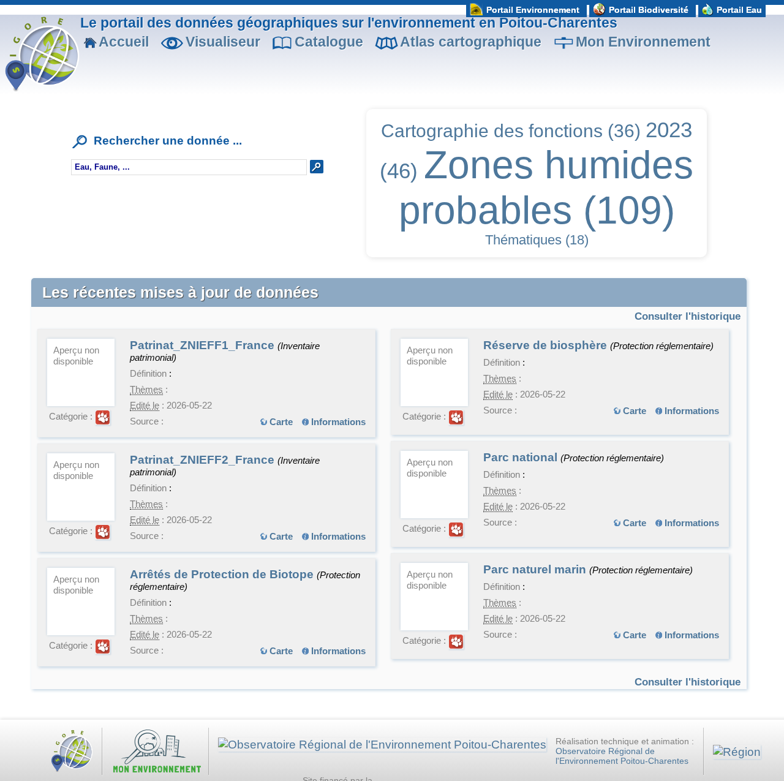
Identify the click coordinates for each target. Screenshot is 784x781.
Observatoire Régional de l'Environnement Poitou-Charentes (622, 756)
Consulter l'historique (688, 316)
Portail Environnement (532, 10)
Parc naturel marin (536, 569)
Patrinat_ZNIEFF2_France (203, 459)
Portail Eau (739, 10)
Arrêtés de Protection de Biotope (223, 574)
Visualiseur (223, 42)
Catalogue (329, 42)
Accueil (124, 42)
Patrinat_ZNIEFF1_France (203, 345)
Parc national (521, 457)
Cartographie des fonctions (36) (511, 131)
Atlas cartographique (470, 42)
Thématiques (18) (537, 240)
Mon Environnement (643, 42)
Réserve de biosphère (546, 345)
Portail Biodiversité (648, 10)
